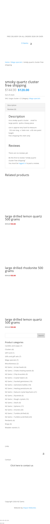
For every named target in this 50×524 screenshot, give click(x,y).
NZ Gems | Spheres (12, 406)
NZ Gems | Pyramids (13, 395)
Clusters (8, 349)
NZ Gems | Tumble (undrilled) (16, 417)
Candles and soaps (12, 346)
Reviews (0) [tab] (11, 109)
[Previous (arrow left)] (1, 523)
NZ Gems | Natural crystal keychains (19, 392)
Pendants (8, 420)
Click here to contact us (21, 465)
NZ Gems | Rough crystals (15, 399)
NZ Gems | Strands (12, 410)
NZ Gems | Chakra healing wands (18, 371)
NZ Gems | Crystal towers (15, 378)
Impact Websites (29, 508)
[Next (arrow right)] (3, 523)
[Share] (6, 520)
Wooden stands (11, 427)
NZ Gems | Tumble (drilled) (15, 413)
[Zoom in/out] (1, 520)
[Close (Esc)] (8, 520)
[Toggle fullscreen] (3, 520)
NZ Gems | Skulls (11, 403)
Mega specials (16, 62)
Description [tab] (11, 105)
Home (7, 62)
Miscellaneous (10, 363)
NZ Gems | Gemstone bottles (16, 385)
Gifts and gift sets (12, 356)
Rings (7, 424)
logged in (22, 163)
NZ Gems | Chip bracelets (15, 374)
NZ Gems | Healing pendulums (17, 388)
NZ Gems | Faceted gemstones (17, 381)
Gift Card (8, 353)
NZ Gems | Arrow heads (14, 367)
